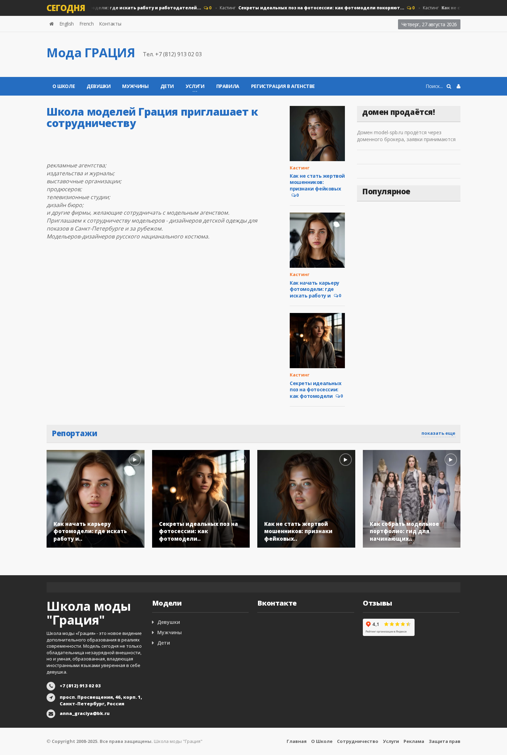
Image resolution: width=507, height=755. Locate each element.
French (86, 23)
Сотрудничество (357, 741)
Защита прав (444, 741)
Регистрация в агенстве (283, 86)
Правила (227, 86)
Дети (167, 86)
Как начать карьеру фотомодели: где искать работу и (314, 289)
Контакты (110, 23)
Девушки (98, 86)
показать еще (438, 433)
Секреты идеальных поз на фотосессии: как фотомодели (315, 389)
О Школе (63, 86)
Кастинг (97, 8)
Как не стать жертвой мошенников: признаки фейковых (317, 182)
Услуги (391, 741)
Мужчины (135, 86)
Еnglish (66, 23)
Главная (297, 741)
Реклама (414, 741)
